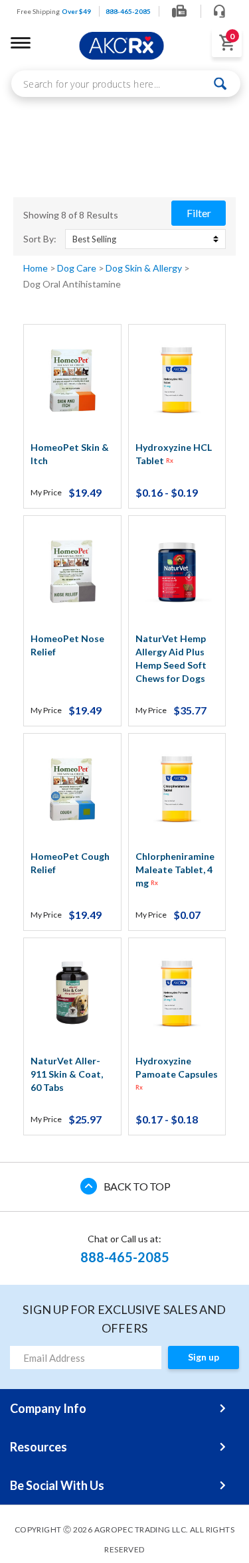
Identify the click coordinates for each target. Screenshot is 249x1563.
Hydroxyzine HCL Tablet (173, 454)
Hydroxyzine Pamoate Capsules (176, 1073)
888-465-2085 (124, 1257)
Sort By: (39, 239)
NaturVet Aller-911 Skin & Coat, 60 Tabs (67, 1074)
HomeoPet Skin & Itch (70, 454)
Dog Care (77, 268)
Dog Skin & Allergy (145, 268)
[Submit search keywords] (221, 83)
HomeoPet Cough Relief (70, 863)
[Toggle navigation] (20, 42)
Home (36, 268)
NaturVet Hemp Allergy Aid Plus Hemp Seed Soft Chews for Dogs (171, 658)
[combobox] (125, 83)
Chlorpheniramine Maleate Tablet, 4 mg (174, 869)
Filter (199, 212)
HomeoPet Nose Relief (67, 645)
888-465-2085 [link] (128, 11)
